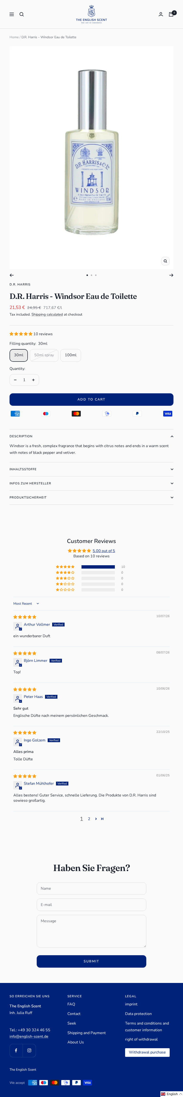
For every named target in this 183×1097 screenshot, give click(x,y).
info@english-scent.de (29, 1036)
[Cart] (171, 14)
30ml (18, 355)
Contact (74, 1013)
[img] (24, 617)
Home (14, 37)
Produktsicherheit (28, 497)
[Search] (22, 14)
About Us (75, 1042)
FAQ (71, 1004)
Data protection (138, 1013)
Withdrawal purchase (147, 1052)
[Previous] (12, 275)
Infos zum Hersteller (30, 483)
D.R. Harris (20, 284)
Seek (71, 1023)
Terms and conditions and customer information (147, 1027)
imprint (131, 1004)
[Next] (171, 275)
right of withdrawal (141, 1039)
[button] (21, 334)
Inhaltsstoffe (23, 469)
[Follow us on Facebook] (16, 1050)
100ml (70, 355)
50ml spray (44, 355)
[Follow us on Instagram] (29, 1050)
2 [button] (89, 819)
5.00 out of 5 (104, 551)
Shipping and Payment (86, 1033)
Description (21, 436)
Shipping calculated (47, 314)
